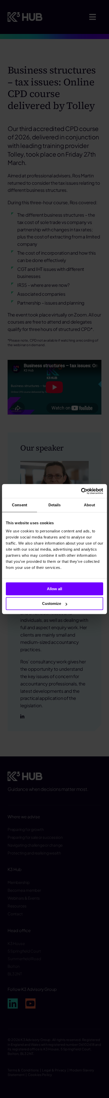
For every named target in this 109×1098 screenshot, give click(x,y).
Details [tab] (54, 505)
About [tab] (89, 505)
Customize (51, 603)
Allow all (54, 589)
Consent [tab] (19, 505)
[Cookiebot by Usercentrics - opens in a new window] (81, 491)
